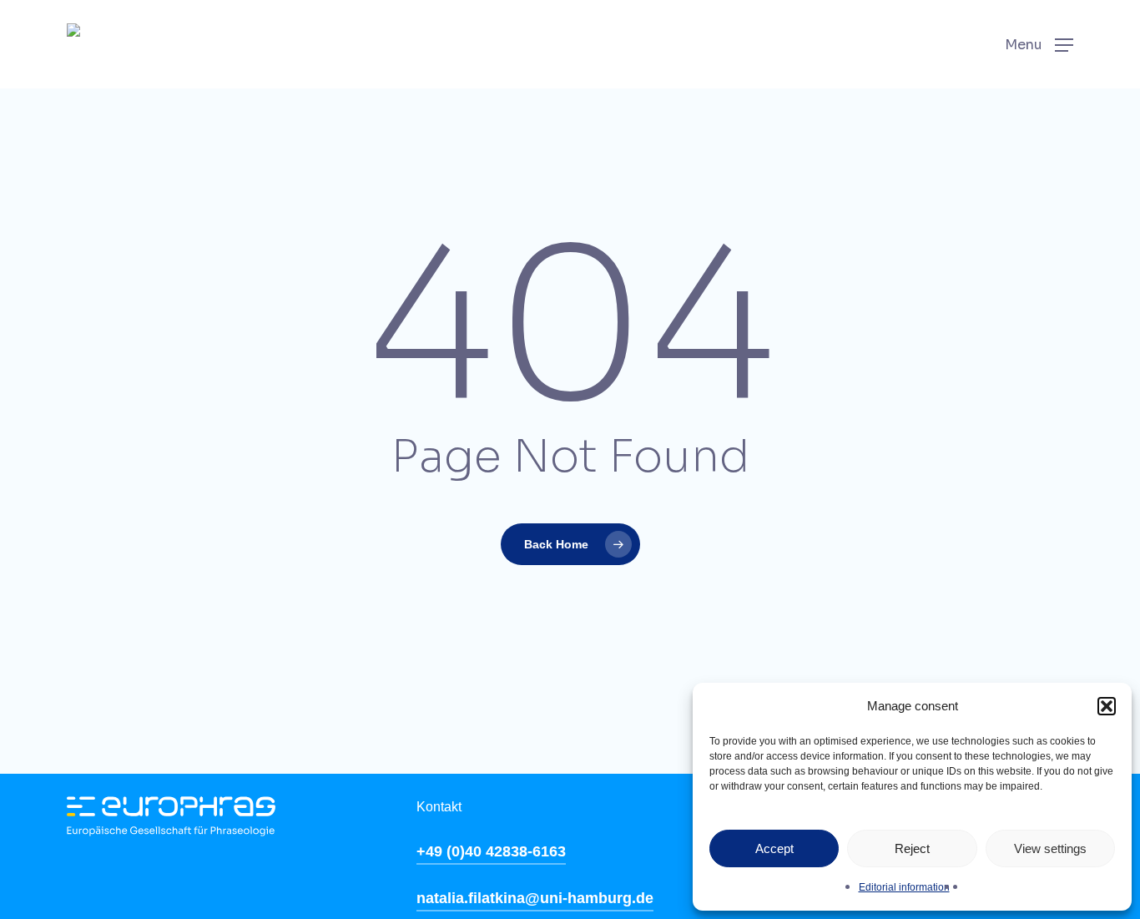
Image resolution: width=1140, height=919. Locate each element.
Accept (774, 848)
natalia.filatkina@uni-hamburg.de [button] (534, 898)
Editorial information (904, 887)
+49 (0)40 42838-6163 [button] (491, 851)
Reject (912, 848)
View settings (1050, 848)
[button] (1106, 706)
